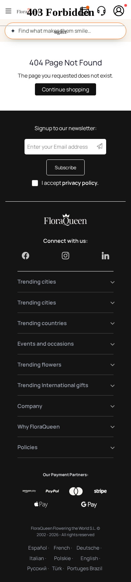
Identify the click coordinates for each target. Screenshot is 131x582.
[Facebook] (25, 255)
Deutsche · (89, 547)
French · (63, 547)
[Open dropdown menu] (108, 281)
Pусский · (38, 568)
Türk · (58, 568)
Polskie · (63, 558)
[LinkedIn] (105, 255)
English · (90, 558)
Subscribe (65, 167)
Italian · (38, 558)
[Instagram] (65, 255)
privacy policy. (80, 182)
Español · (38, 547)
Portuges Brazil (84, 568)
